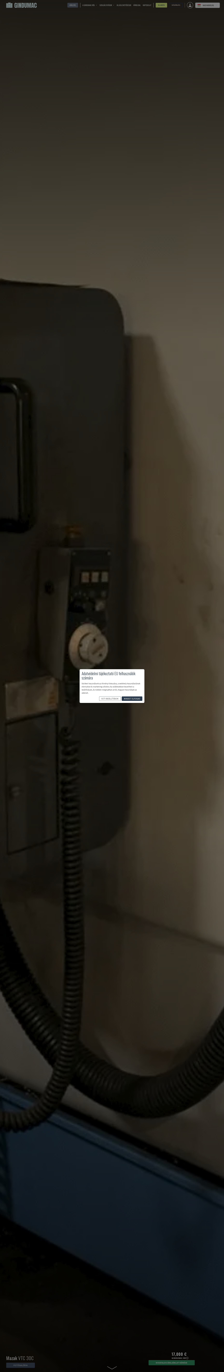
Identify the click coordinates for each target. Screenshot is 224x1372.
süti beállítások (109, 698)
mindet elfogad (132, 698)
